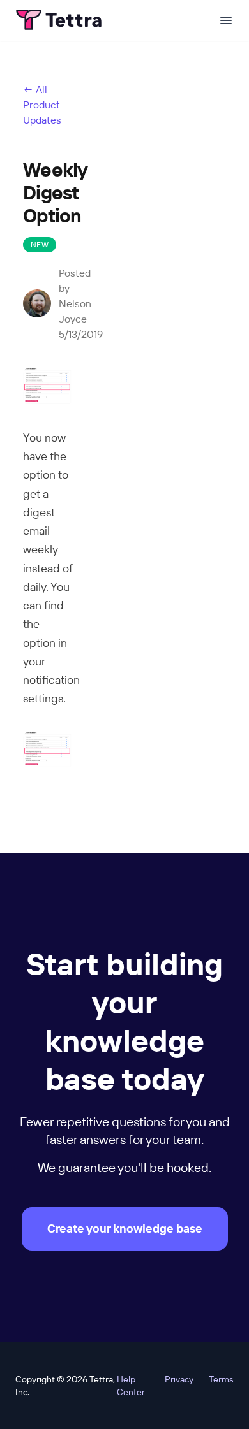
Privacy (179, 1379)
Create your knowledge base (124, 1228)
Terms (221, 1379)
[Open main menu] (226, 20)
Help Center (131, 1386)
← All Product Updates (42, 104)
